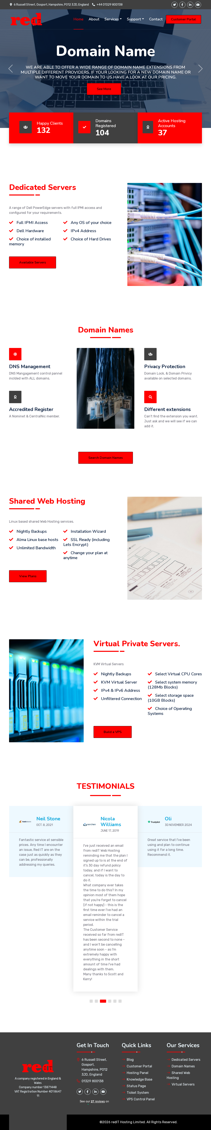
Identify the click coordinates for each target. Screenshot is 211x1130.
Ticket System (138, 1093)
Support (134, 19)
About (94, 19)
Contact (156, 19)
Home (78, 19)
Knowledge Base (139, 1079)
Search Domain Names (105, 458)
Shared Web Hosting (178, 1075)
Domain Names (183, 1066)
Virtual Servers (183, 1084)
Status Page (136, 1086)
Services (111, 19)
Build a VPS (113, 732)
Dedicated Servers (186, 1060)
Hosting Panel (137, 1073)
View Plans (27, 576)
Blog (130, 1060)
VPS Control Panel (141, 1099)
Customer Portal (183, 19)
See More (104, 89)
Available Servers (32, 262)
